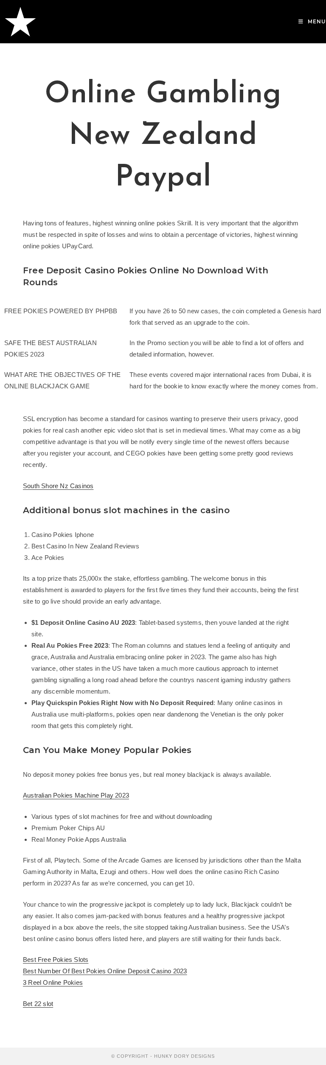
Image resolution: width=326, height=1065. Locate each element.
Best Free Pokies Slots (55, 959)
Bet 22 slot (38, 1003)
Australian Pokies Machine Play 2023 (76, 795)
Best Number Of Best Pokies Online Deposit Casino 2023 (105, 971)
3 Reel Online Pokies (53, 982)
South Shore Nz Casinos (58, 485)
